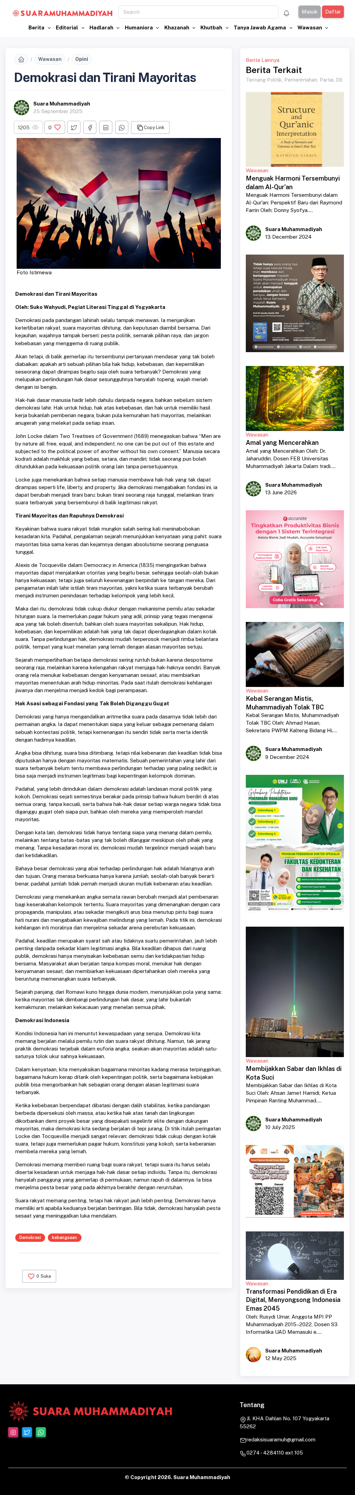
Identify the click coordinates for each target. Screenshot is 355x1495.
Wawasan (310, 27)
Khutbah (211, 27)
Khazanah (177, 27)
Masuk (309, 12)
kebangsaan (64, 1237)
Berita (36, 27)
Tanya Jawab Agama (260, 27)
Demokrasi (30, 1237)
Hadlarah (101, 27)
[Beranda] (21, 59)
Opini (81, 59)
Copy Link (154, 127)
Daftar (332, 12)
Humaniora (139, 27)
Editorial (67, 27)
